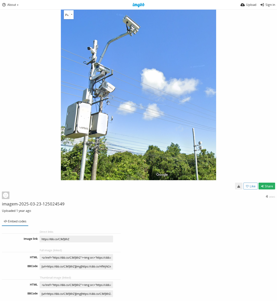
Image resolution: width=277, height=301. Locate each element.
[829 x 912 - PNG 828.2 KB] (239, 186)
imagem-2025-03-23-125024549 (33, 204)
